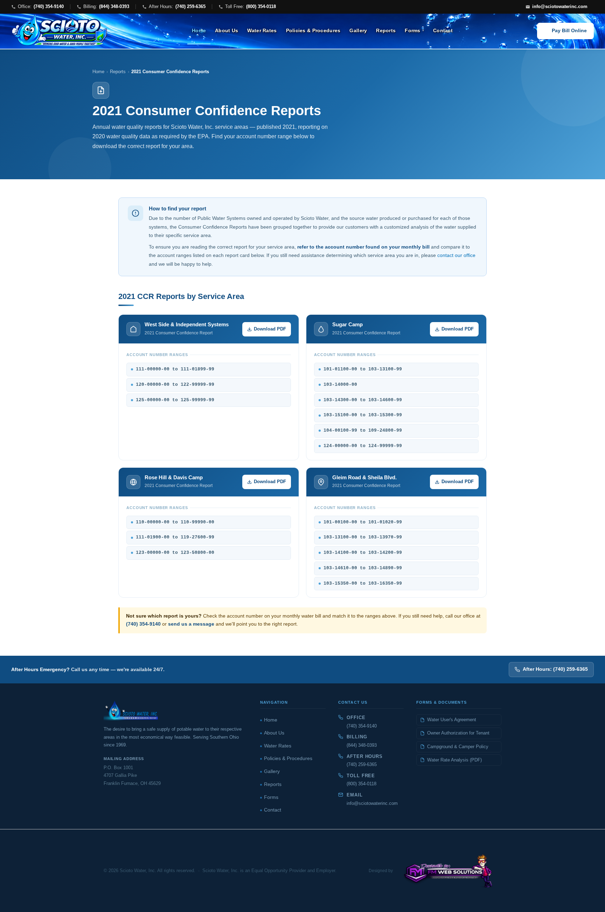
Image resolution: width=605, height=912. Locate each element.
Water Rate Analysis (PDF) (454, 760)
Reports (386, 30)
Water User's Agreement (451, 719)
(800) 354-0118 (361, 783)
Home (199, 30)
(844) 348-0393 (362, 745)
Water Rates (262, 30)
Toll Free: (250, 6)
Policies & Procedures (313, 30)
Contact (443, 30)
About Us (226, 30)
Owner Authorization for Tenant (458, 733)
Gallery (358, 30)
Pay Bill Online (569, 30)
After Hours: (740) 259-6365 (555, 669)
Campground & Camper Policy (457, 746)
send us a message (191, 624)
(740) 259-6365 (362, 764)
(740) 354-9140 (143, 624)
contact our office (456, 255)
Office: (41, 6)
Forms (412, 30)
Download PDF (270, 329)
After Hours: (177, 6)
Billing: (106, 6)
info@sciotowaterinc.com (372, 803)
